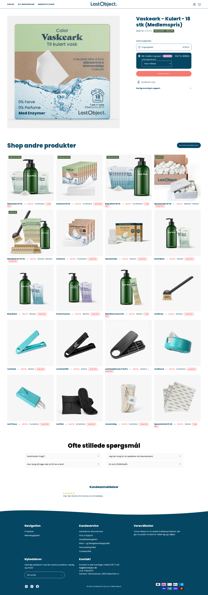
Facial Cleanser (63, 314)
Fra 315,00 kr (87, 204)
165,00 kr (32, 314)
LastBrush (158, 314)
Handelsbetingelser (88, 539)
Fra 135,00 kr (82, 259)
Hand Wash (159, 259)
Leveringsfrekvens (149, 59)
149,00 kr (143, 369)
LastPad (60, 424)
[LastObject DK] (104, 4)
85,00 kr (31, 369)
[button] (10, 4)
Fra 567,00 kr (40, 204)
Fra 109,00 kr (181, 369)
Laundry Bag (111, 424)
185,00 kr (85, 314)
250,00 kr (179, 314)
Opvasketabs (111, 259)
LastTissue (12, 424)
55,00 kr (139, 314)
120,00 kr (132, 259)
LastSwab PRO (62, 369)
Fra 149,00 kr (34, 424)
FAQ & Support (86, 535)
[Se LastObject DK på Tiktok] (32, 586)
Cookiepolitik (85, 551)
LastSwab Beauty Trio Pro (116, 369)
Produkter (29, 531)
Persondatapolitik (87, 547)
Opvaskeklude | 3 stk (163, 424)
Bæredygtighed (32, 535)
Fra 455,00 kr (138, 204)
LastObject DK (97, 586)
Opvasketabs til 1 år (163, 204)
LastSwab (11, 369)
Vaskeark (60, 259)
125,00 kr (180, 259)
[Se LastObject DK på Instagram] (26, 586)
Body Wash (12, 314)
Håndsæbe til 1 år (15, 204)
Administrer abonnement (91, 531)
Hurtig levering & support (148, 88)
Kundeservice (89, 526)
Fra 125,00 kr (80, 424)
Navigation (33, 526)
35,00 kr (188, 424)
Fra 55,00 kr (133, 424)
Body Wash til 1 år (112, 204)
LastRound (159, 369)
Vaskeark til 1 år (63, 204)
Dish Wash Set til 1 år (16, 259)
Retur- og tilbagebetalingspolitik (94, 543)
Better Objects (116, 586)
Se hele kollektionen (188, 145)
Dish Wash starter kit (114, 314)
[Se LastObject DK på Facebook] (37, 586)
